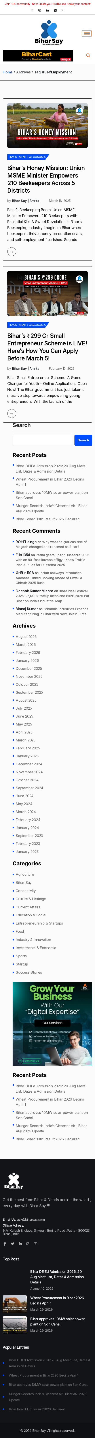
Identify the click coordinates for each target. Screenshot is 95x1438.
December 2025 (29, 668)
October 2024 (27, 780)
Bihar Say (24, 882)
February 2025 (28, 748)
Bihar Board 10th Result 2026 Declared (48, 519)
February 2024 (28, 820)
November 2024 (29, 772)
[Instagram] (39, 10)
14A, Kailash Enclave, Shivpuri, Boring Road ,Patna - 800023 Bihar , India (46, 1232)
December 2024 (29, 764)
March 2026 (26, 644)
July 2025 (24, 708)
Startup (22, 964)
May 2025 (24, 724)
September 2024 (29, 788)
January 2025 (27, 756)
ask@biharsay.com (31, 1219)
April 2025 (24, 732)
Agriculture (25, 874)
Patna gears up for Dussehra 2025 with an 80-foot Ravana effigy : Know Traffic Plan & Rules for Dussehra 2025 (52, 560)
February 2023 (28, 843)
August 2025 (26, 700)
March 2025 (26, 740)
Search (22, 425)
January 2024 (27, 827)
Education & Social (31, 915)
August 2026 (26, 636)
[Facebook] (32, 10)
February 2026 (28, 652)
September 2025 (29, 692)
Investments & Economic (28, 157)
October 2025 (27, 684)
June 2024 (25, 796)
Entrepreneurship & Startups (39, 923)
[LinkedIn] (47, 10)
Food (20, 931)
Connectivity (26, 890)
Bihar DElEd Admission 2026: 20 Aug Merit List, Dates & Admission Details (50, 468)
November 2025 (29, 676)
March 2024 (26, 812)
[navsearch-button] (88, 55)
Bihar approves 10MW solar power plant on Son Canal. (52, 495)
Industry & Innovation (33, 939)
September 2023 (29, 835)
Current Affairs (28, 907)
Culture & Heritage (31, 899)
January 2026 (27, 660)
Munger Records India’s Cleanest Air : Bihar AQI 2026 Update (51, 508)
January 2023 (27, 851)
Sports (21, 956)
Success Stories (29, 972)
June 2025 (24, 716)
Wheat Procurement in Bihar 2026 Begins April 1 (50, 482)
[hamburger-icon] (87, 33)
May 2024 (24, 804)
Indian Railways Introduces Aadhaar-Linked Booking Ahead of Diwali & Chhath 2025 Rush (49, 578)
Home (8, 72)
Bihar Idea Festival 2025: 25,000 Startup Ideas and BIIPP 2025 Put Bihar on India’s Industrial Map (52, 596)
